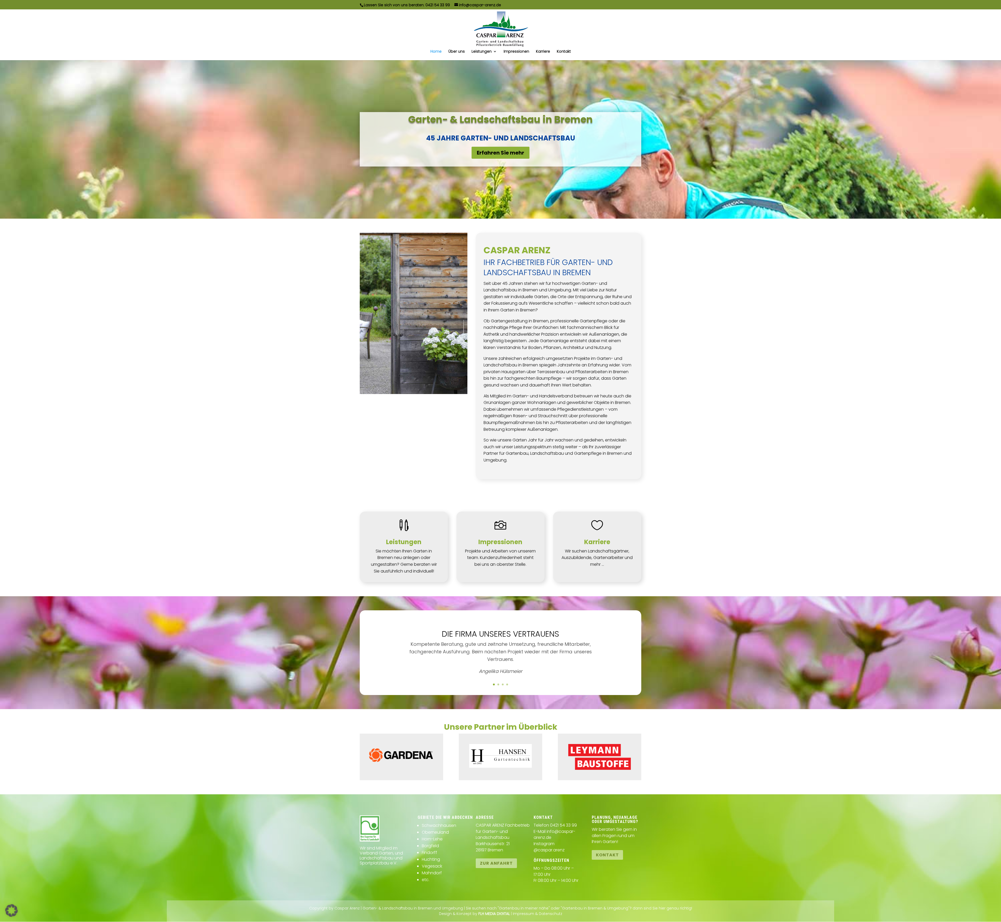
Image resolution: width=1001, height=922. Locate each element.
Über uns (456, 52)
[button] (11, 910)
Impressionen (516, 52)
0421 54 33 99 (437, 5)
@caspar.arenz (549, 850)
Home (436, 52)
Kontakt (564, 52)
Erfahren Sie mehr (500, 152)
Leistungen (482, 52)
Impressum (523, 913)
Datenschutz (550, 913)
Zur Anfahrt (496, 863)
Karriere (543, 52)
